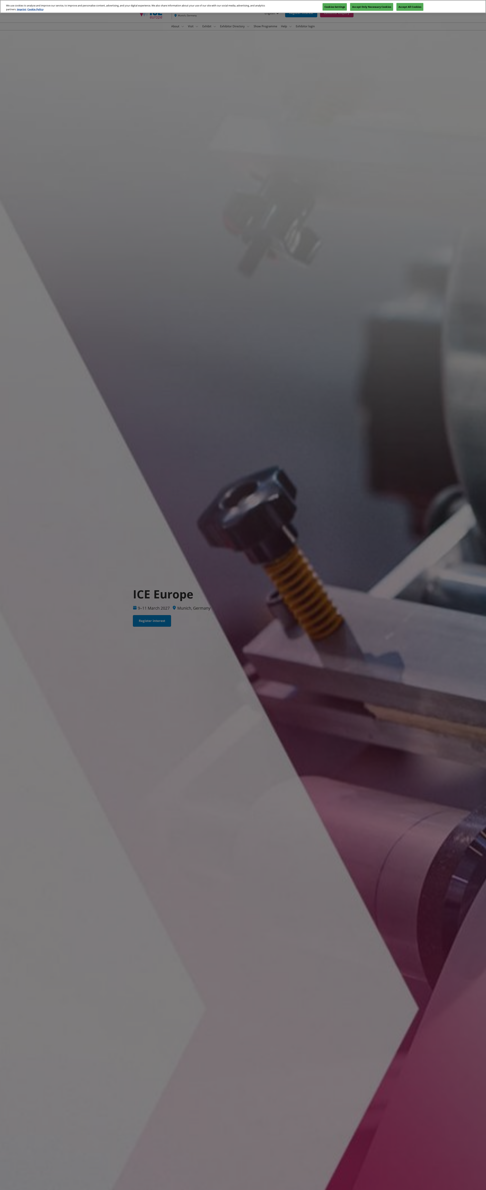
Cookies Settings (334, 6)
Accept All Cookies (409, 6)
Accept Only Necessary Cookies (371, 6)
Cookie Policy (35, 9)
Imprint (21, 9)
